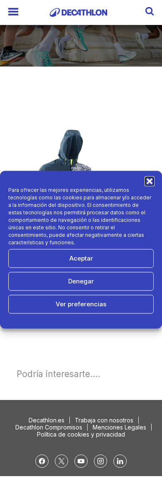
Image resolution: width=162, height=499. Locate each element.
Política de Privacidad (90, 318)
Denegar (81, 281)
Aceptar (81, 258)
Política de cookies (36, 318)
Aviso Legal (135, 318)
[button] (149, 181)
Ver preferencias (81, 304)
